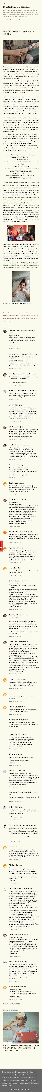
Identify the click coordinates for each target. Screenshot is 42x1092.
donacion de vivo (33, 315)
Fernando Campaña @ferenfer (19, 331)
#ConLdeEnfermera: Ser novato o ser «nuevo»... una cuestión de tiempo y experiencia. (21, 1048)
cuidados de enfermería (15, 315)
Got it (28, 1090)
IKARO (11, 847)
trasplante (23, 71)
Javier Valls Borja (14, 615)
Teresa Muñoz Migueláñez (18, 825)
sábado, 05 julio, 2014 (15, 526)
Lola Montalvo (14, 445)
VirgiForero (13, 499)
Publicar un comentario (11, 1004)
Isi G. (10, 807)
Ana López (12, 771)
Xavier (11, 548)
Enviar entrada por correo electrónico (21, 313)
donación (25, 315)
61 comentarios (15, 1054)
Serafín (11, 483)
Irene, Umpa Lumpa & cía (17, 374)
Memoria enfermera (32, 318)
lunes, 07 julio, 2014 (14, 819)
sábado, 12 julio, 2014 (15, 929)
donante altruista (8, 318)
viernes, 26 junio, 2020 (15, 999)
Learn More (17, 1090)
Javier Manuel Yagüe (16, 531)
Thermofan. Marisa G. (16, 888)
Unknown (12, 679)
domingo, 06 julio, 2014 (15, 609)
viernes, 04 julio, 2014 (15, 348)
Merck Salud (13, 961)
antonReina (13, 987)
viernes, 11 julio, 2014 (14, 883)
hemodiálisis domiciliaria (21, 88)
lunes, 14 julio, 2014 (14, 981)
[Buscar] (38, 3)
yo (10, 321)
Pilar (10, 865)
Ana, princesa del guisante (18, 390)
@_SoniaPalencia (15, 581)
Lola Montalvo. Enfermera (16, 7)
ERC (17, 71)
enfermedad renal (18, 318)
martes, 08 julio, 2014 (15, 859)
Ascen (11, 427)
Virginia (11, 568)
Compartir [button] (6, 313)
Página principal (10, 20)
